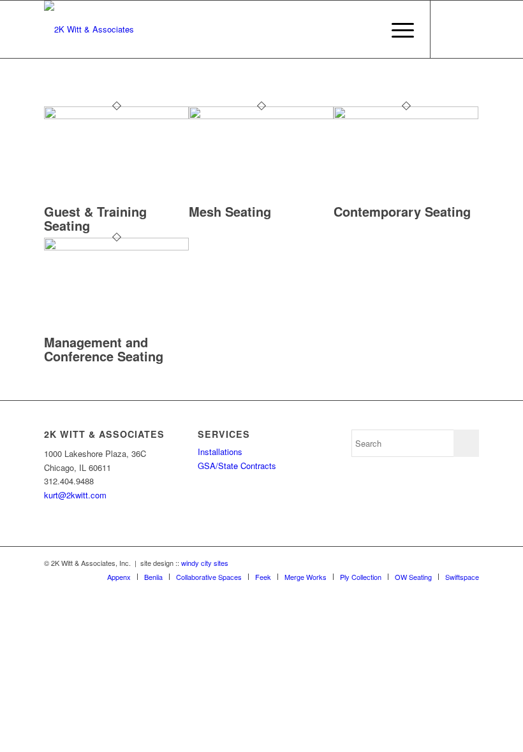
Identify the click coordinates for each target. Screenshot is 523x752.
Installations (220, 451)
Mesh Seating (230, 211)
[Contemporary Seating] (406, 116)
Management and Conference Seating (103, 349)
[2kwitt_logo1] (89, 29)
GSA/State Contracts (237, 465)
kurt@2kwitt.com (75, 495)
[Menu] (396, 29)
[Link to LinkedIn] (469, 29)
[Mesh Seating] (261, 116)
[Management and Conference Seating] (116, 247)
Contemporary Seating (402, 211)
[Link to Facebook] (450, 29)
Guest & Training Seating (95, 218)
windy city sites (204, 563)
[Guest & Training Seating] (116, 116)
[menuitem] (396, 29)
